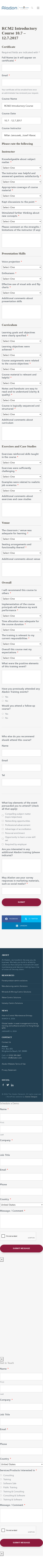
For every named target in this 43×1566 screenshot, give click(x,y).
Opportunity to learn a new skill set (20, 839)
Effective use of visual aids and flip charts (21, 286)
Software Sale (9, 1483)
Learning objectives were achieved (16, 348)
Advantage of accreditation (18, 829)
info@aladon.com (15, 1058)
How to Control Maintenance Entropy (17, 1015)
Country (5, 1199)
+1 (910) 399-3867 (13, 1055)
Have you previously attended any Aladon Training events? (21, 690)
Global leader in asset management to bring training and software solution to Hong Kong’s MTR (20, 1025)
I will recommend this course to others (19, 592)
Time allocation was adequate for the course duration (20, 623)
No (6, 700)
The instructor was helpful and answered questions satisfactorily (21, 175)
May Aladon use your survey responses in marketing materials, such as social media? (20, 880)
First (2, 1122)
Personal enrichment (15, 833)
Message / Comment (12, 1210)
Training (7, 1479)
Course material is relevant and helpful (19, 376)
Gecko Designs (31, 1097)
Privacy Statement (9, 1070)
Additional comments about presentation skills (17, 300)
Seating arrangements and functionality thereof (16, 546)
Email (6, 75)
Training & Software (12, 1499)
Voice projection (12, 261)
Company (6, 1140)
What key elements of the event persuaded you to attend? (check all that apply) (20, 805)
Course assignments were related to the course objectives (20, 362)
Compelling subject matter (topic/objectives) (18, 815)
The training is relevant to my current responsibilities (18, 637)
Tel (3, 775)
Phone (3, 1184)
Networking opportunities (17, 821)
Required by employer (16, 844)
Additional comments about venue (21, 559)
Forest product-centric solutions (14, 980)
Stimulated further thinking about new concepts (20, 214)
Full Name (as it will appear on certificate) (19, 59)
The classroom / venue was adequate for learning (17, 532)
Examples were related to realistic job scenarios (21, 484)
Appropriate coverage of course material (20, 189)
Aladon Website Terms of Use (13, 1064)
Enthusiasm (9, 273)
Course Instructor (11, 128)
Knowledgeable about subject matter (18, 161)
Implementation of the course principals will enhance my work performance (19, 607)
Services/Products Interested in (18, 1470)
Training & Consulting (13, 1491)
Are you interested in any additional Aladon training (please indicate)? (21, 852)
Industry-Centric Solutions (12, 1003)
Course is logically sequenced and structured (21, 407)
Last (2, 1134)
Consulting (8, 1475)
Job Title (5, 1155)
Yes (6, 696)
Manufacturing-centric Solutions (14, 986)
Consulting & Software (14, 1495)
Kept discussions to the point (19, 202)
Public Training (10, 1487)
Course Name (9, 98)
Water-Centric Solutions (11, 997)
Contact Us (6, 1042)
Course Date (9, 113)
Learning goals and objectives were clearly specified (18, 334)
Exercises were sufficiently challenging (16, 470)
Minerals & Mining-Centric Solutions (16, 992)
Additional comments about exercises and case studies (17, 498)
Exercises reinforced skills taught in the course (20, 456)
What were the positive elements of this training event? (20, 665)
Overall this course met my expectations (17, 651)
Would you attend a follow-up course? (18, 707)
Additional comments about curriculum (17, 421)
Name (5, 745)
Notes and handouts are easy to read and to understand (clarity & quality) (20, 391)
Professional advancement (17, 825)
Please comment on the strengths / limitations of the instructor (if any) (21, 228)
